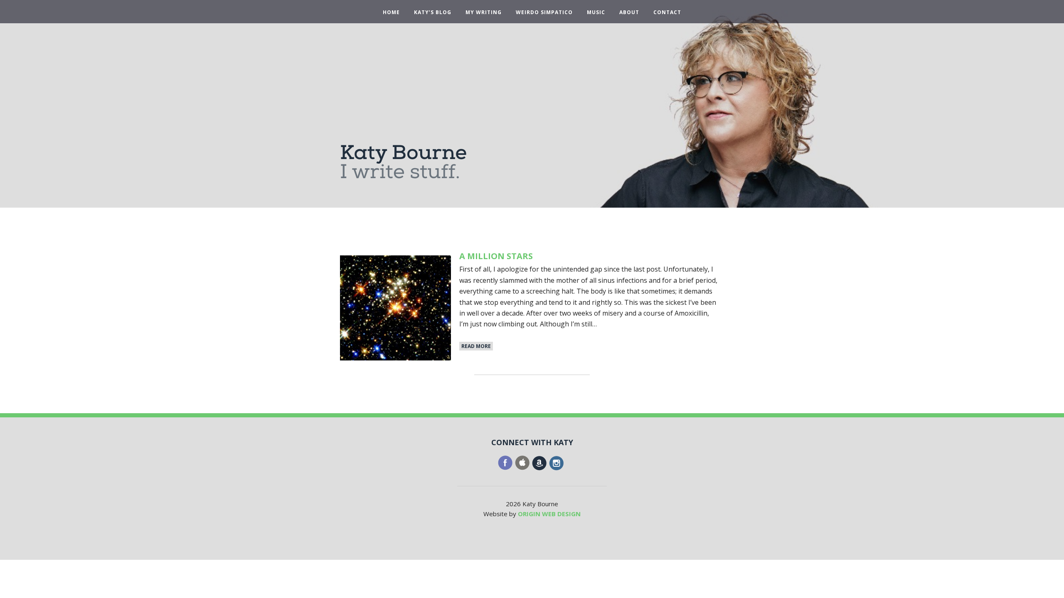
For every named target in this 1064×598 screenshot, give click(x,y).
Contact (667, 12)
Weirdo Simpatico (544, 12)
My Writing (484, 12)
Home (391, 12)
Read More (476, 346)
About (629, 12)
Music (596, 12)
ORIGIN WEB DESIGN (549, 514)
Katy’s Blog (432, 12)
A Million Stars (496, 256)
